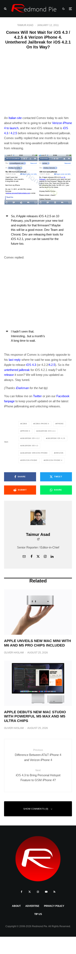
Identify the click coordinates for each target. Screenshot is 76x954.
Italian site (15, 118)
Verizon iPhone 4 (53, 460)
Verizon (59, 453)
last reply (15, 359)
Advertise (32, 906)
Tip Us (38, 914)
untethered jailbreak (17, 370)
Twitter (37, 396)
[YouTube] (46, 891)
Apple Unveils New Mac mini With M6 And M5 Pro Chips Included (37, 643)
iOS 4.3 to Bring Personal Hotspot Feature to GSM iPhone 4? (38, 775)
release (9, 374)
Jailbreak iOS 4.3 (29, 446)
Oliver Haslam (14, 652)
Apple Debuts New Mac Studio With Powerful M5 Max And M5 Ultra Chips (35, 716)
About (16, 906)
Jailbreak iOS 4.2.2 (30, 438)
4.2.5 (14, 133)
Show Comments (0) (35, 809)
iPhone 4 (25, 431)
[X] (29, 891)
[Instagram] (38, 891)
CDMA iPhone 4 (41, 424)
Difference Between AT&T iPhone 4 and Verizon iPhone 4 (38, 755)
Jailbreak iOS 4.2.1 (46, 431)
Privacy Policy (54, 906)
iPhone (60, 424)
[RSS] (54, 891)
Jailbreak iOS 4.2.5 (56, 438)
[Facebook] (21, 891)
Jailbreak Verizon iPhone (34, 453)
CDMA (24, 424)
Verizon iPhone (29, 460)
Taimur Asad (25, 25)
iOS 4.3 (31, 364)
